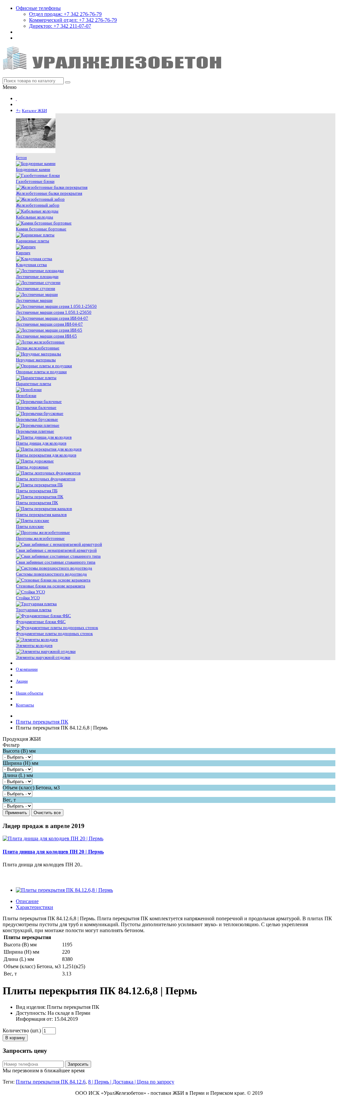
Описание (27, 901)
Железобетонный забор (37, 205)
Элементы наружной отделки (43, 657)
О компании (27, 669)
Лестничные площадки (37, 276)
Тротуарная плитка (33, 609)
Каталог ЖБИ (34, 110)
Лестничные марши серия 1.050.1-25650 (53, 312)
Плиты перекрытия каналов (41, 514)
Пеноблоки (26, 395)
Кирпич (23, 252)
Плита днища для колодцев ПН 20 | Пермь (53, 851)
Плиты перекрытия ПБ (36, 490)
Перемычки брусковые (37, 419)
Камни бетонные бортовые (41, 228)
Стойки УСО (28, 597)
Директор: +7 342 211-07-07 (60, 26)
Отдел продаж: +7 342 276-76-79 (65, 14)
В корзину (15, 1037)
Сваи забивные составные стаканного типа (55, 562)
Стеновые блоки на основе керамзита (50, 585)
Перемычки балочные (36, 407)
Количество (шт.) (22, 1030)
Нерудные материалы (36, 359)
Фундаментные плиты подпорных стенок (54, 633)
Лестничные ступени (35, 288)
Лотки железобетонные (37, 347)
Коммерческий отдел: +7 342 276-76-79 (73, 20)
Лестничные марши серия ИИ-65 (46, 336)
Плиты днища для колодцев (41, 443)
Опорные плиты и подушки (41, 371)
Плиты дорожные (32, 466)
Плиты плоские (30, 526)
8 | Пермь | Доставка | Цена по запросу (131, 1082)
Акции (22, 681)
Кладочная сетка (31, 264)
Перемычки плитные (35, 431)
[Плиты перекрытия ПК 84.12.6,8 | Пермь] (64, 890)
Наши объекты (29, 693)
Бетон (21, 157)
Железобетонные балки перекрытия (49, 193)
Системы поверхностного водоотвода (51, 574)
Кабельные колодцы (34, 217)
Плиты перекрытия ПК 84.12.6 (50, 1082)
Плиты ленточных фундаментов (45, 478)
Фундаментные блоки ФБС (41, 621)
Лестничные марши (34, 300)
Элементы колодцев (34, 645)
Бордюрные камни (33, 169)
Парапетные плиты (33, 383)
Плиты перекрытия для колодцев (46, 455)
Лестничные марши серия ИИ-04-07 (49, 324)
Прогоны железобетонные (40, 538)
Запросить (78, 1064)
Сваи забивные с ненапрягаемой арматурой (56, 550)
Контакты (25, 704)
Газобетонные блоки (35, 181)
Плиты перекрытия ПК (37, 502)
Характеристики (34, 907)
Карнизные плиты (32, 240)
